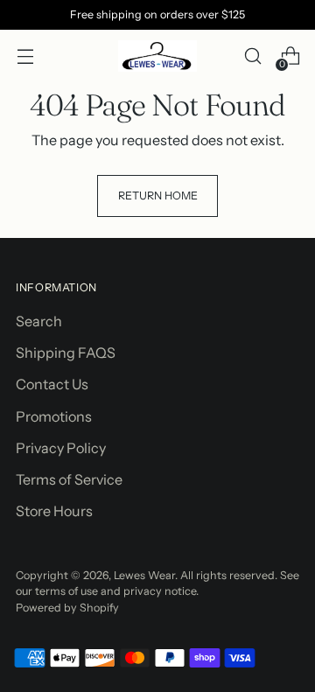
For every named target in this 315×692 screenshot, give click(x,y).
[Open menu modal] (25, 56)
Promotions (54, 416)
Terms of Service (69, 479)
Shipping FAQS (66, 352)
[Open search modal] (252, 56)
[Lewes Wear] (157, 56)
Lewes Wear (144, 575)
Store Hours (54, 511)
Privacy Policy (61, 448)
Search (39, 321)
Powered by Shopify (67, 607)
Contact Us (52, 384)
